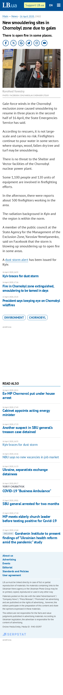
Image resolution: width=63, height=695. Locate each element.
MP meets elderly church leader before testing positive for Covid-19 (29, 518)
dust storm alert (16, 260)
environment (14, 317)
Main (5, 16)
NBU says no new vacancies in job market (31, 457)
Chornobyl (37, 317)
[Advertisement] (31, 353)
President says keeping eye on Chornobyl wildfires (31, 302)
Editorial (7, 567)
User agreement (12, 575)
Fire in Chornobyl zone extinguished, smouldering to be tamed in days (28, 288)
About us (8, 555)
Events (6, 563)
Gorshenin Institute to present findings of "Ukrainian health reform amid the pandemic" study (31, 537)
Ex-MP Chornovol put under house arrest (29, 395)
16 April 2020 (27, 16)
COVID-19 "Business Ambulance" (27, 490)
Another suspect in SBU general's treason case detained (28, 429)
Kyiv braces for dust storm (20, 276)
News (14, 16)
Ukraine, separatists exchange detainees (25, 471)
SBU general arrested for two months (31, 503)
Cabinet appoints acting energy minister (26, 412)
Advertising (9, 559)
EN (51, 5)
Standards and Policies (16, 571)
